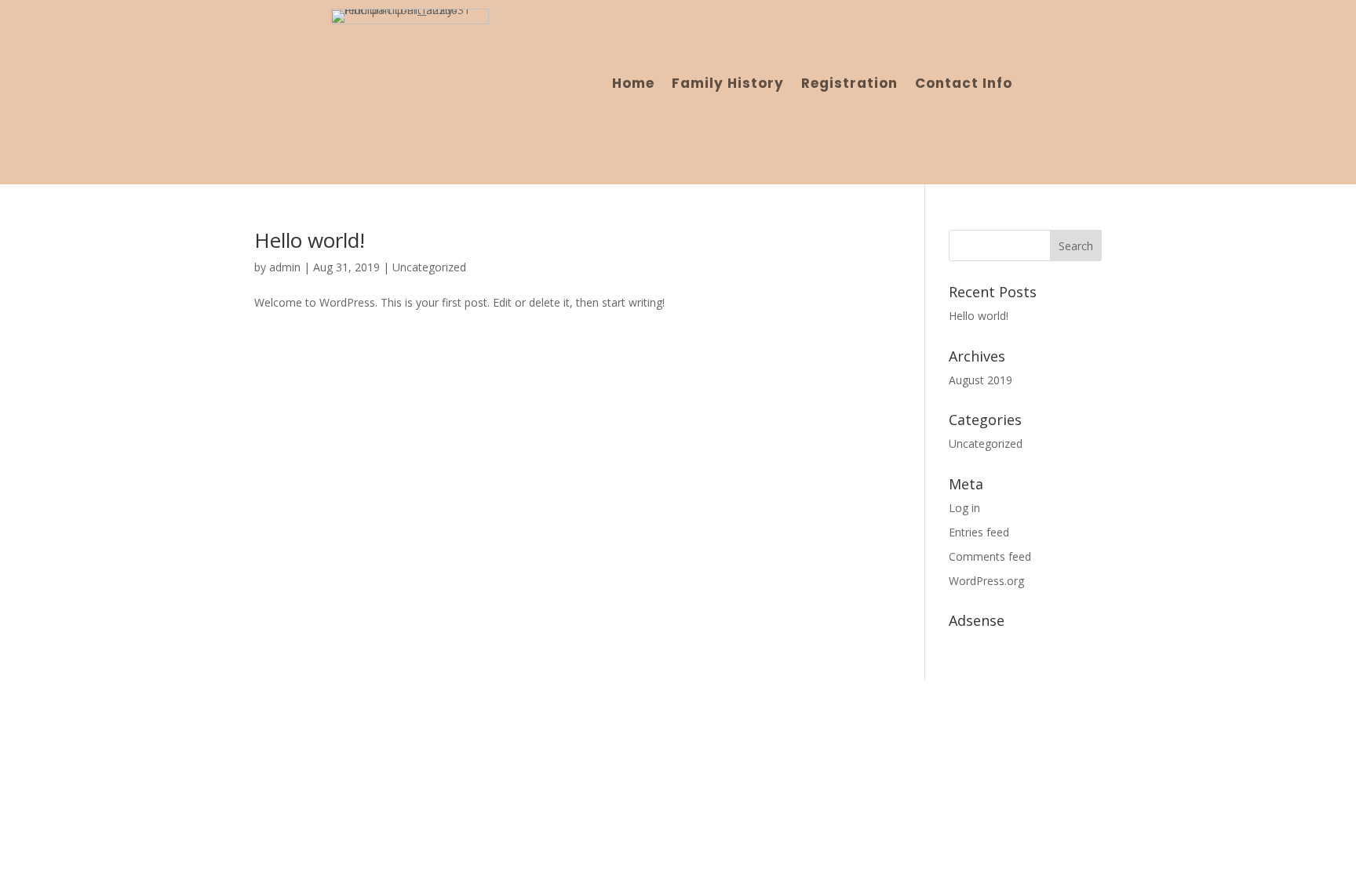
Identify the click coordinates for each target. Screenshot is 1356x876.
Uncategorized (429, 267)
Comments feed (990, 556)
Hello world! (309, 240)
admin (285, 267)
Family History (728, 85)
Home (633, 85)
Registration (849, 85)
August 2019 (980, 380)
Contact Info (963, 85)
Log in (964, 507)
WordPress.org (986, 580)
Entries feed (979, 532)
